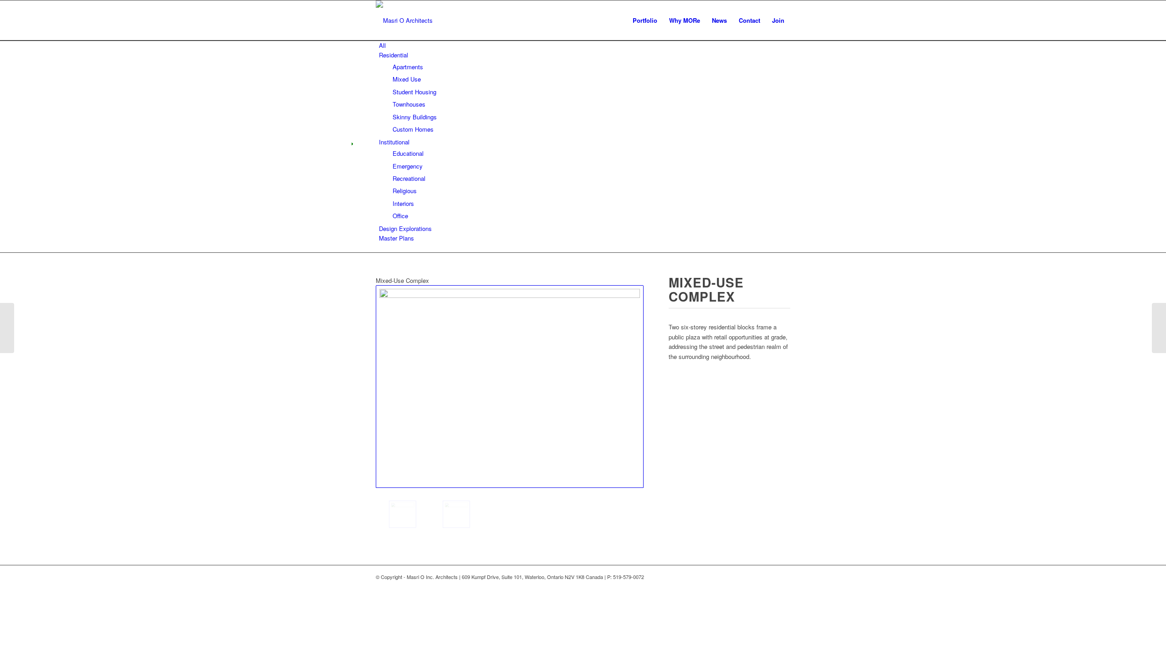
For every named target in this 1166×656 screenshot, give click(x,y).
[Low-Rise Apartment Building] (1159, 328)
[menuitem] (645, 20)
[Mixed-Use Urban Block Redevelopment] (7, 328)
